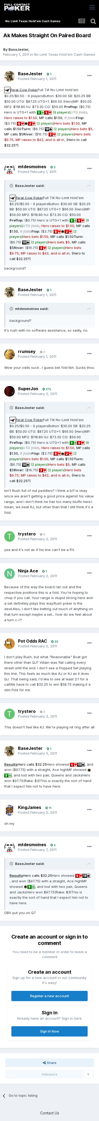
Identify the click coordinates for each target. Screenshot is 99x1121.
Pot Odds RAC (32, 641)
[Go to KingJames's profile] (9, 810)
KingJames (29, 807)
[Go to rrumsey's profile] (9, 354)
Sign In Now (49, 1031)
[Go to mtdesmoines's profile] (9, 169)
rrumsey (27, 351)
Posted (37, 79)
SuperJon (28, 388)
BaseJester (18, 49)
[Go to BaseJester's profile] (9, 76)
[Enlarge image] (7, 89)
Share (51, 1063)
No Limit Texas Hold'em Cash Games (64, 54)
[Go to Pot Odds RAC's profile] (9, 643)
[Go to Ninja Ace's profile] (9, 573)
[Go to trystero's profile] (9, 536)
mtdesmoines (32, 166)
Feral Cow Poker (24, 89)
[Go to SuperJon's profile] (9, 391)
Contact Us (49, 1113)
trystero (27, 533)
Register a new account (49, 996)
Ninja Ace (28, 570)
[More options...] (89, 76)
